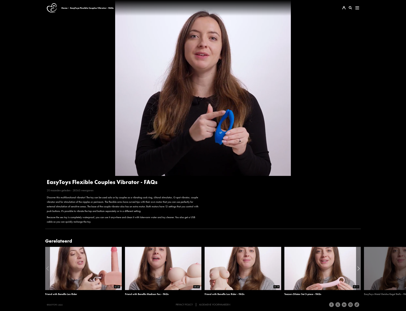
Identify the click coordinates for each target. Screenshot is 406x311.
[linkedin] (344, 304)
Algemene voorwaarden (214, 304)
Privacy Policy (184, 304)
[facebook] (331, 304)
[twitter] (337, 304)
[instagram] (350, 304)
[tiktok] (356, 304)
